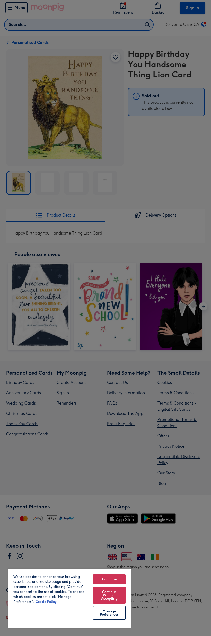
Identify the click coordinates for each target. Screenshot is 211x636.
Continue (109, 579)
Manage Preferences (109, 612)
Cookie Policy (46, 602)
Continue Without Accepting (109, 595)
